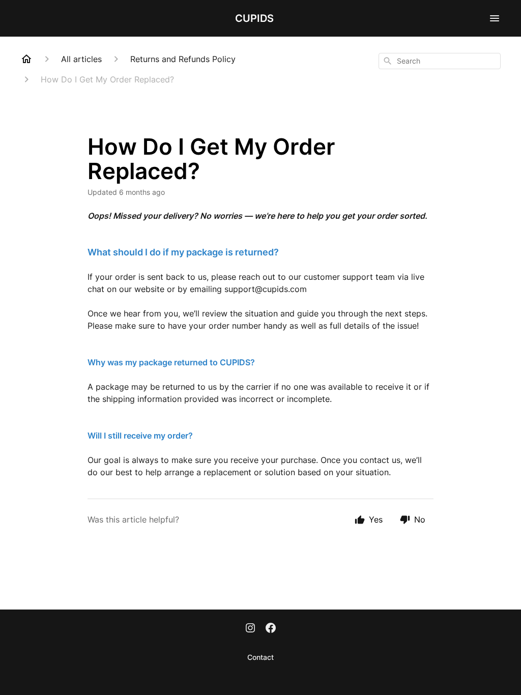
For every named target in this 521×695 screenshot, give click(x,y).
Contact (260, 657)
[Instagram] (250, 629)
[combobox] (440, 61)
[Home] (26, 59)
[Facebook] (271, 629)
